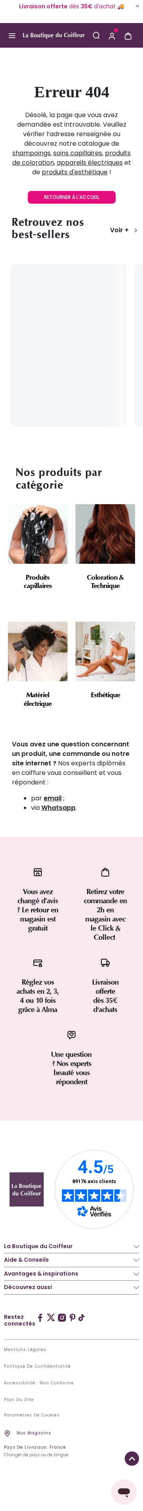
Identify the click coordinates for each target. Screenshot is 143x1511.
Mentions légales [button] (25, 1350)
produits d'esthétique (75, 172)
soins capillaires (77, 153)
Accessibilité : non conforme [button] (39, 1383)
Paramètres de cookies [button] (32, 1415)
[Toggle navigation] (11, 35)
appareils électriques (90, 162)
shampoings (31, 153)
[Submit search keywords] (96, 35)
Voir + (119, 230)
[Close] (137, 6)
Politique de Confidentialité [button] (37, 1366)
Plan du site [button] (19, 1400)
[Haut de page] (132, 1458)
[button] (112, 35)
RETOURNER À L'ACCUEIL (71, 197)
